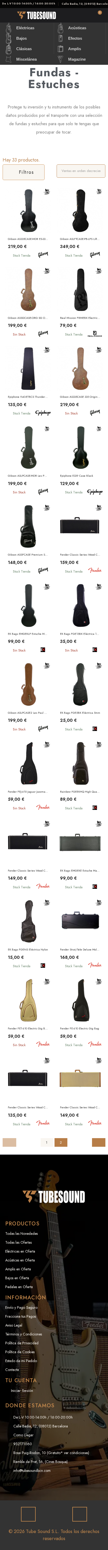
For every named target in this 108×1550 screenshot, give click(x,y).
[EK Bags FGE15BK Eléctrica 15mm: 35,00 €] (80, 619)
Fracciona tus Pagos (20, 1316)
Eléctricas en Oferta (20, 1251)
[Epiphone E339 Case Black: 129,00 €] (80, 461)
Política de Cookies (20, 1352)
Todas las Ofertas (18, 1242)
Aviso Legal (13, 1325)
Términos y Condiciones (23, 1334)
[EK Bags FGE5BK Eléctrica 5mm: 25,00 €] (80, 698)
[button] (68, 15)
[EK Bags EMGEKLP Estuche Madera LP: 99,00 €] (28, 619)
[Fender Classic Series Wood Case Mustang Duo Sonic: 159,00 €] (80, 540)
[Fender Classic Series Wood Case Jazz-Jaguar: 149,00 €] (28, 856)
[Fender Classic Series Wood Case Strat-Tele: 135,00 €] (28, 1093)
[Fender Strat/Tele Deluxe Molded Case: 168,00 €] (80, 935)
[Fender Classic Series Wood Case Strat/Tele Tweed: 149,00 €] (80, 1093)
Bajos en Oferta (17, 1278)
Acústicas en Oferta (20, 1260)
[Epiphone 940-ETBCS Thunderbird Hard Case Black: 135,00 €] (28, 382)
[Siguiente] (99, 1142)
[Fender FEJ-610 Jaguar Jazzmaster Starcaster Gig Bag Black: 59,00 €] (28, 777)
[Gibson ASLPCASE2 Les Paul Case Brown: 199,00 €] (28, 698)
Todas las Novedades (21, 1233)
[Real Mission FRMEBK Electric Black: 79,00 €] (80, 303)
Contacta (12, 1369)
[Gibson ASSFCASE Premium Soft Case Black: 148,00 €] (28, 540)
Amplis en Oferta (18, 1269)
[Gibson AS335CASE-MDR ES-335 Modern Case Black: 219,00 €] (28, 224)
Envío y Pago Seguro (21, 1307)
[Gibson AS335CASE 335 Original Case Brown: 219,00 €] (80, 382)
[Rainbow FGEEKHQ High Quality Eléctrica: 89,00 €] (80, 777)
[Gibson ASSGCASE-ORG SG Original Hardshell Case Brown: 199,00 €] (28, 303)
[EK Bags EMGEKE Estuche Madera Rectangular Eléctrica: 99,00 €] (80, 856)
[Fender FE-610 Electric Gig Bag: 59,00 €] (80, 1014)
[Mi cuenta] (83, 15)
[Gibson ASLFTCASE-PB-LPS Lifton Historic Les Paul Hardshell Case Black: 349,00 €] (80, 224)
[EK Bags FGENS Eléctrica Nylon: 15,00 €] (28, 935)
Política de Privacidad (22, 1343)
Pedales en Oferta (19, 1286)
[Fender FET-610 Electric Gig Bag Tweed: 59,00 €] (28, 1014)
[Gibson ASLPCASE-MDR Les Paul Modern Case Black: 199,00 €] (28, 461)
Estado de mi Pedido (21, 1360)
